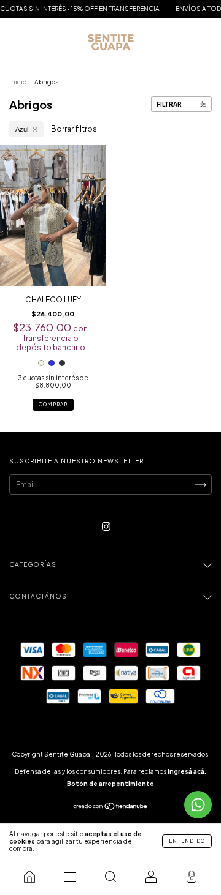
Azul (21, 129)
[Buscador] (110, 876)
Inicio (17, 82)
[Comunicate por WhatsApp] (198, 804)
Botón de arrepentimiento (110, 783)
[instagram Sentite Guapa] (106, 526)
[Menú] (70, 876)
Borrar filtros (74, 128)
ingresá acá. (187, 771)
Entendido (187, 841)
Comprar (53, 405)
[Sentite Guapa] (29, 876)
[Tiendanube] (110, 807)
